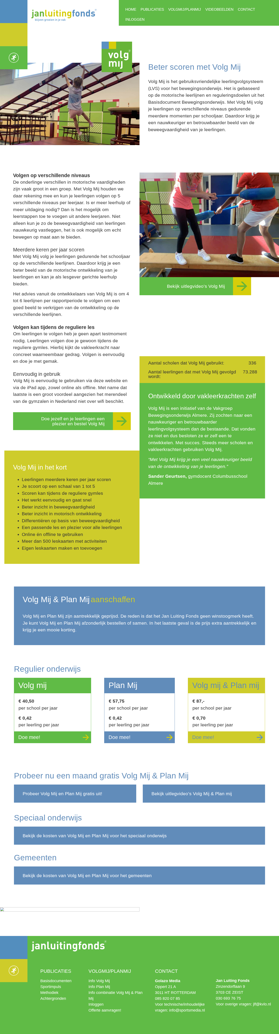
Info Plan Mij (99, 987)
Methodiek (49, 992)
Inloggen (135, 19)
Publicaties (152, 9)
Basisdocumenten (55, 981)
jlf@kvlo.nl (262, 1004)
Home (130, 9)
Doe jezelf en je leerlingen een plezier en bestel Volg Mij (73, 421)
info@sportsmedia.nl (187, 1010)
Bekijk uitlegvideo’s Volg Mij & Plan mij (191, 793)
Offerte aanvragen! (104, 1010)
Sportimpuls (50, 987)
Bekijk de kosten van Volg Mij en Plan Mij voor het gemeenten (87, 875)
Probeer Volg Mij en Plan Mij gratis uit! (62, 793)
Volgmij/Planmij (184, 9)
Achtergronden (53, 998)
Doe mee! (29, 737)
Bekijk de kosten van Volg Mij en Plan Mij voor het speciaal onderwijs (95, 835)
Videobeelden (219, 9)
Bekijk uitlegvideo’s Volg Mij (196, 286)
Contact (246, 9)
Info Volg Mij (99, 981)
